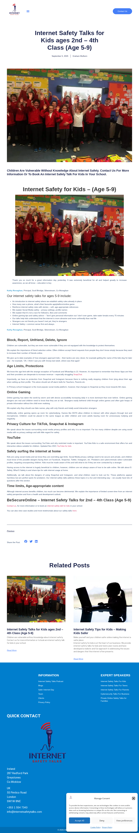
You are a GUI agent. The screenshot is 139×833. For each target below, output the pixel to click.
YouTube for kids (64, 446)
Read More (12, 650)
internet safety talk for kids (58, 506)
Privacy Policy (107, 827)
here (75, 511)
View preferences (124, 820)
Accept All (79, 820)
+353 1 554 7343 (17, 807)
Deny (101, 820)
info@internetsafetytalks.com (24, 811)
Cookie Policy (95, 827)
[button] (133, 798)
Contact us (11, 506)
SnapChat (77, 374)
